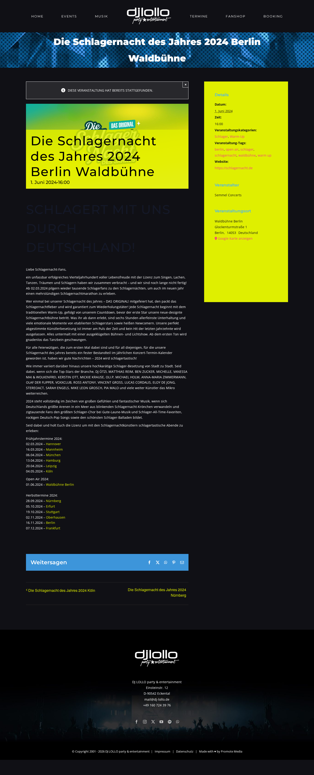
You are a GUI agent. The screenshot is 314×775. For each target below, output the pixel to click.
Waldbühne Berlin (60, 484)
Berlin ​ (50, 522)
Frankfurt (53, 528)
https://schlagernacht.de (234, 168)
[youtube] (161, 722)
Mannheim (54, 449)
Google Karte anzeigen (235, 238)
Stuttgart (53, 512)
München (53, 455)
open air (232, 149)
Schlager (221, 136)
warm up (264, 155)
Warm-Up (237, 136)
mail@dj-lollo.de (156, 699)
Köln (49, 471)
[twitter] (153, 722)
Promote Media (231, 751)
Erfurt (50, 506)
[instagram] (145, 722)
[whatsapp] (177, 722)
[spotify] (169, 722)
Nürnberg (53, 501)
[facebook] (136, 722)
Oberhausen (55, 517)
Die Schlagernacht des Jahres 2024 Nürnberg (157, 592)
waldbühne (247, 155)
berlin (219, 149)
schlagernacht (226, 155)
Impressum (162, 751)
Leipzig (51, 466)
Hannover (53, 444)
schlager (247, 149)
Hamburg (53, 460)
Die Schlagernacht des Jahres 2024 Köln (61, 590)
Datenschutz (184, 751)
